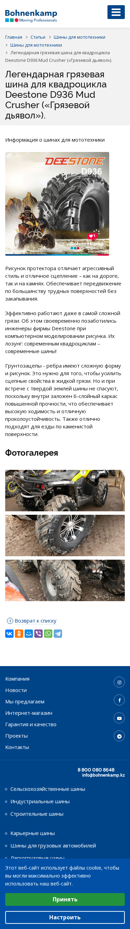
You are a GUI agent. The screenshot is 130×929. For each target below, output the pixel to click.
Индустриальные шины (40, 801)
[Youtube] (119, 717)
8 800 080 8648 (96, 769)
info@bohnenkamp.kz (103, 775)
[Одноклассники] (19, 633)
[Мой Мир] (29, 633)
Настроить (65, 917)
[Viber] (38, 633)
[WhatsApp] (48, 633)
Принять (65, 899)
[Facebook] (119, 699)
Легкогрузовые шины (37, 857)
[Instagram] (119, 682)
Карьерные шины (32, 833)
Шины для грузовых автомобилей (53, 845)
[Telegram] (58, 633)
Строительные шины (36, 813)
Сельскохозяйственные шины (47, 788)
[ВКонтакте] (9, 633)
